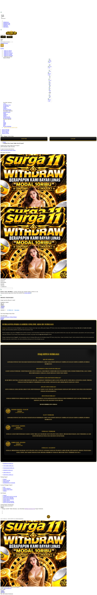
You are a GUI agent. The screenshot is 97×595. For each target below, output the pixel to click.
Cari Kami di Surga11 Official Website (9, 317)
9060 (4, 125)
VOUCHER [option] (3, 279)
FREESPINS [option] (3, 282)
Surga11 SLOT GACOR (8, 501)
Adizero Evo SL (6, 116)
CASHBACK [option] (3, 286)
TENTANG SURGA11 (8, 474)
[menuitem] (7, 51)
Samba (4, 113)
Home (4, 142)
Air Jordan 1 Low (7, 104)
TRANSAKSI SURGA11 (8, 468)
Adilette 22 (5, 114)
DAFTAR (24, 138)
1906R (4, 123)
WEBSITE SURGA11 (8, 470)
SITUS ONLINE (5, 129)
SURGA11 (4, 328)
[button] (3, 209)
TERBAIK (5, 25)
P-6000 (4, 107)
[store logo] (11, 35)
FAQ (4, 487)
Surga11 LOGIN (5, 133)
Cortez (4, 103)
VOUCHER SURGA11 (8, 465)
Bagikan (2, 318)
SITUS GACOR (5, 130)
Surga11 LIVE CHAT (7, 489)
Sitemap (5, 490)
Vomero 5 (5, 108)
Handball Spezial (6, 112)
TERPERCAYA (6, 24)
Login (3, 36)
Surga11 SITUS (6, 500)
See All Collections (7, 109)
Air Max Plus (6, 106)
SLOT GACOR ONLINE (8, 502)
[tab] (48, 48)
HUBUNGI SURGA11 (8, 463)
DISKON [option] (3, 280)
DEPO (2, 304)
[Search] (2, 45)
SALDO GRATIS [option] (2, 284)
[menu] (48, 89)
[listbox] (19, 281)
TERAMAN (6, 26)
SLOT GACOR (6, 480)
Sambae (4, 115)
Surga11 (5, 479)
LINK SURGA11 (7, 472)
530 (4, 120)
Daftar (9, 36)
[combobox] (7, 42)
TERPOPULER (6, 23)
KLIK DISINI (28, 293)
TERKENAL (6, 22)
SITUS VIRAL (5, 132)
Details (2, 319)
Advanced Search (4, 43)
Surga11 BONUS (7, 488)
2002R (4, 122)
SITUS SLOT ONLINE (8, 497)
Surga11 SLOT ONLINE (8, 498)
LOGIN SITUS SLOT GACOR (10, 496)
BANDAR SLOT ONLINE (9, 482)
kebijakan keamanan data (30, 508)
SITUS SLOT (6, 481)
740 (4, 121)
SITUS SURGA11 (7, 588)
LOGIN (73, 138)
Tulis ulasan (16, 310)
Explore (2, 48)
